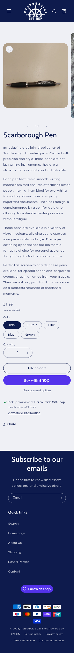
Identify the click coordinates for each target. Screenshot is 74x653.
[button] (8, 11)
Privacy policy (54, 634)
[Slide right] (46, 126)
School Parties (18, 562)
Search (13, 523)
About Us (15, 542)
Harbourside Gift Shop (34, 629)
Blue (11, 334)
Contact (14, 571)
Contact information (51, 640)
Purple (32, 325)
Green (30, 334)
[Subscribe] (61, 498)
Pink (51, 325)
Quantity (9, 344)
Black (12, 325)
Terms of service (24, 640)
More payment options (37, 390)
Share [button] (11, 424)
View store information (24, 413)
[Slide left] (27, 126)
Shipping (14, 552)
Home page (16, 533)
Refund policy (33, 634)
